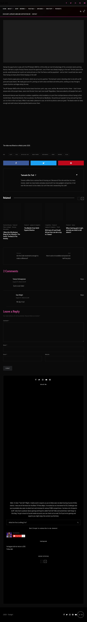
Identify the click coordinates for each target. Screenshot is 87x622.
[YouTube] (84, 3)
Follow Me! (10, 549)
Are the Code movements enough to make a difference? (27, 255)
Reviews (22, 8)
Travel (58, 227)
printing (60, 154)
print (53, 154)
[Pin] (71, 163)
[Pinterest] (80, 3)
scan (67, 154)
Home (4, 8)
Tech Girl (4, 3)
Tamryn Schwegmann (19, 279)
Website (47, 354)
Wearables (6, 229)
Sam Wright (19, 295)
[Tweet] (43, 163)
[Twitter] (70, 3)
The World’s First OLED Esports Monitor (31, 229)
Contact (34, 14)
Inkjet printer (36, 154)
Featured (15, 225)
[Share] (16, 163)
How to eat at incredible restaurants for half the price (58, 255)
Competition (48, 225)
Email (5, 354)
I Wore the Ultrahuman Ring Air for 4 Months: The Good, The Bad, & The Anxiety (11, 235)
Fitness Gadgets (7, 227)
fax (17, 154)
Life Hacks (40, 8)
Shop (16, 8)
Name (5, 345)
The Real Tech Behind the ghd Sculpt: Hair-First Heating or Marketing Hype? (40, 568)
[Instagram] (75, 3)
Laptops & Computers (35, 225)
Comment (6, 321)
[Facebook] (66, 3)
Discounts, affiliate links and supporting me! (16, 14)
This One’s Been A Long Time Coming (28, 588)
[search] (78, 522)
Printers (41, 40)
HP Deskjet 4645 (25, 154)
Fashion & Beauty (7, 225)
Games (73, 225)
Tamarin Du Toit (27, 175)
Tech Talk (31, 8)
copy (11, 154)
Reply (82, 279)
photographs (45, 154)
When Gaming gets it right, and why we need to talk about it (74, 230)
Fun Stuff (49, 8)
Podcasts (58, 8)
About (10, 8)
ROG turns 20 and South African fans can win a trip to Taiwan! (53, 232)
